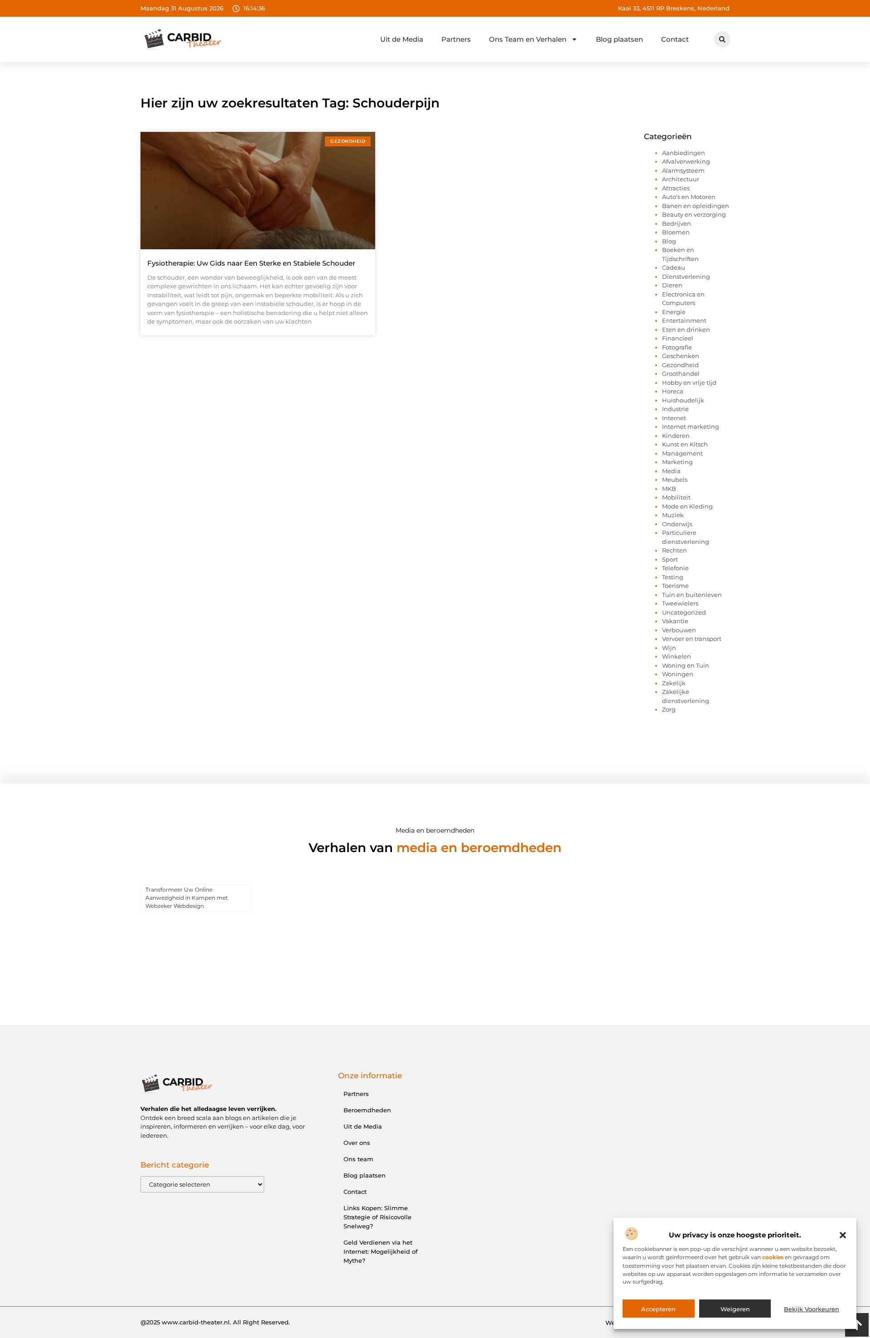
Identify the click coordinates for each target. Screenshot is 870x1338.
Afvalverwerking (686, 161)
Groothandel (681, 373)
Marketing (677, 461)
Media (671, 471)
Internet (674, 418)
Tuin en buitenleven (692, 594)
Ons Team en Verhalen (527, 39)
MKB (669, 488)
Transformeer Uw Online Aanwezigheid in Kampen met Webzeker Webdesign (186, 897)
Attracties (676, 188)
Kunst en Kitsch (685, 444)
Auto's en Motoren (688, 196)
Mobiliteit (676, 497)
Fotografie (677, 347)
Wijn (669, 647)
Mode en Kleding (687, 506)
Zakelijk (674, 683)
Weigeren (735, 1309)
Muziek (673, 515)
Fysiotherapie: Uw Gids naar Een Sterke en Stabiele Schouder (251, 263)
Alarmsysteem (683, 170)
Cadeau (673, 267)
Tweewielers (680, 603)
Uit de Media (401, 39)
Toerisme (675, 585)
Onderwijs (677, 524)
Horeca (672, 391)
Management (682, 453)
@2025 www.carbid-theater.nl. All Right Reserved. (215, 1322)
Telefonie (675, 568)
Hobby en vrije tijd (689, 382)
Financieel (677, 338)
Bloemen (676, 232)
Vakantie (675, 621)
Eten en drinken (686, 329)
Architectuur (680, 179)
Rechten (674, 550)
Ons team (358, 1159)
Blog (669, 241)
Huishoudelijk (683, 400)
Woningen (677, 674)
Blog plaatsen (619, 39)
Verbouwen (679, 630)
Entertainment (684, 320)
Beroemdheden (367, 1110)
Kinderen (676, 435)
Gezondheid (680, 364)
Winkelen (676, 656)
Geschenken (680, 355)
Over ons (356, 1142)
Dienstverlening (686, 276)
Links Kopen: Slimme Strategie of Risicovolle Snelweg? (377, 1217)
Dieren (672, 285)
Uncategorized (684, 612)
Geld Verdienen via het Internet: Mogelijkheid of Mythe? (380, 1251)
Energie (674, 311)
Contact (675, 39)
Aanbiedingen (683, 152)
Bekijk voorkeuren (811, 1309)
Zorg (669, 709)
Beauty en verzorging (694, 214)
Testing (672, 577)
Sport (670, 559)
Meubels (674, 479)
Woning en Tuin (685, 665)
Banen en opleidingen (695, 205)
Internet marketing (690, 426)
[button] (842, 1235)
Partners (456, 39)
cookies (772, 1257)
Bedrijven (676, 223)
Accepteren (658, 1309)
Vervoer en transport (691, 638)
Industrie (675, 408)
